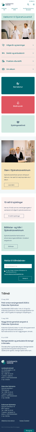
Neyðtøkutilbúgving (28, 9)
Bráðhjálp (4, 9)
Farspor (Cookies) (24, 420)
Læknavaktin (14, 9)
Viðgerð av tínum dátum (8, 420)
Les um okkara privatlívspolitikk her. (14, 274)
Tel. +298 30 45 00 (7, 374)
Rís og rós (29, 431)
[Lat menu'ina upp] (33, 4)
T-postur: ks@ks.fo (7, 394)
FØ (32, 1)
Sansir (18, 427)
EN (33, 1)
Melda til (25, 278)
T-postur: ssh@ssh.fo (8, 412)
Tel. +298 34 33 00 (7, 410)
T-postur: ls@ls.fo (7, 376)
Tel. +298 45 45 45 (7, 392)
